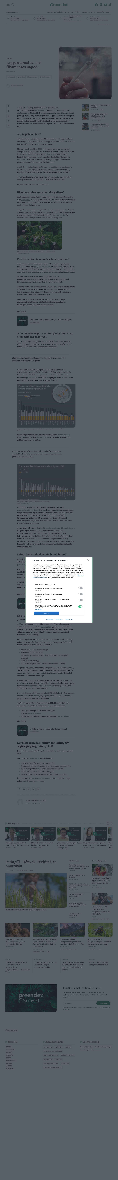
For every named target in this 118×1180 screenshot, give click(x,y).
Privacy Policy (69, 619)
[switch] (80, 588)
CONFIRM (46, 613)
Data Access (59, 619)
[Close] (89, 560)
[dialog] (59, 590)
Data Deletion (49, 619)
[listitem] (59, 584)
